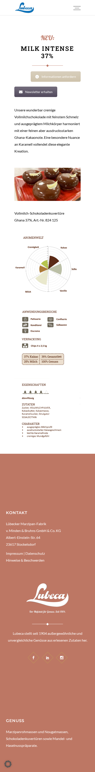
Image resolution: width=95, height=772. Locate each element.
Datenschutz (35, 553)
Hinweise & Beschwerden (25, 560)
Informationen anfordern (59, 76)
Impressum (14, 553)
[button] (8, 764)
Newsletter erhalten (39, 92)
